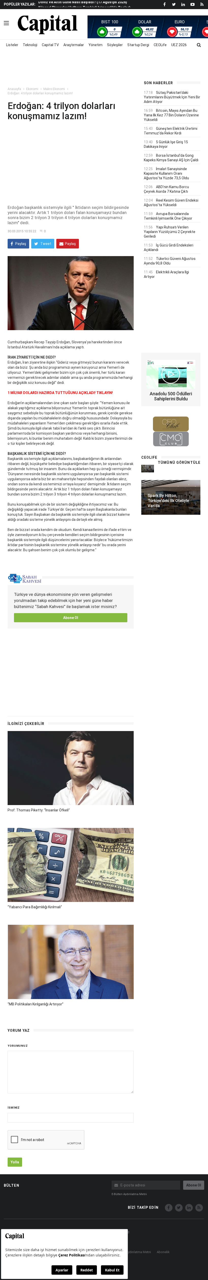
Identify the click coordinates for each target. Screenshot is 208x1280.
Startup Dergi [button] (138, 45)
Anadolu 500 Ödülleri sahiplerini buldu (171, 396)
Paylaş (20, 244)
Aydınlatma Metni (138, 1252)
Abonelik (163, 1252)
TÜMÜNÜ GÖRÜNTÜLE (179, 462)
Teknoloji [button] (30, 45)
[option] (86, 5)
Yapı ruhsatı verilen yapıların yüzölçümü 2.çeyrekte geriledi (169, 231)
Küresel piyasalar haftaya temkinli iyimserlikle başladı (84, 5)
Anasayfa (14, 89)
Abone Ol (70, 618)
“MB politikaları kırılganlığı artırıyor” (35, 1004)
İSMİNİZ (14, 1107)
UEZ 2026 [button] (179, 45)
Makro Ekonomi (54, 89)
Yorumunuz (18, 1045)
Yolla (15, 1162)
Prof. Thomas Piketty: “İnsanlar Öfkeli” (39, 810)
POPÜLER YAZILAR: (20, 4)
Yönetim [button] (95, 45)
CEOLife (160, 45)
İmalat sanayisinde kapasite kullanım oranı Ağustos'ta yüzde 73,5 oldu (166, 173)
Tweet (45, 244)
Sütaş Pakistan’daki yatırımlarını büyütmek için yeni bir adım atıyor (172, 97)
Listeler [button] (12, 45)
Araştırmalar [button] (73, 45)
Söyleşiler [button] (115, 45)
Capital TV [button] (50, 45)
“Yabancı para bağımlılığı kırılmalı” (35, 907)
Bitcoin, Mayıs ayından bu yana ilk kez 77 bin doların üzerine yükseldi (171, 115)
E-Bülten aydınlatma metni (129, 1194)
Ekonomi (32, 89)
